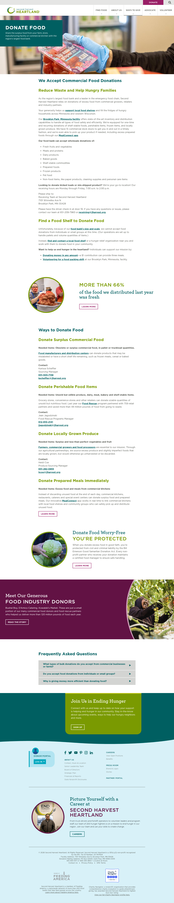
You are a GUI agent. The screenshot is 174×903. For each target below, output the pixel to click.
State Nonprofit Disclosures (75, 779)
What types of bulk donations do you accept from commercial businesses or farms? (84, 665)
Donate (153, 2)
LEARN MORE (48, 514)
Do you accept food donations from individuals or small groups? (79, 674)
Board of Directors (72, 770)
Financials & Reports (72, 776)
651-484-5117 (72, 861)
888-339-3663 (85, 861)
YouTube (75, 752)
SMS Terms (101, 863)
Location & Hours (100, 861)
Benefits (109, 759)
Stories (109, 772)
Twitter (70, 752)
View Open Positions (114, 756)
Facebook (65, 752)
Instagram (86, 752)
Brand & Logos (112, 769)
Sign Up (77, 727)
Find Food (101, 10)
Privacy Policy (87, 863)
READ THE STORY (17, 622)
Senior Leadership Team (74, 766)
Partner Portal (114, 778)
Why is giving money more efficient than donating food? (75, 681)
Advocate (150, 10)
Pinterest (81, 752)
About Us (116, 10)
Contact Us (73, 863)
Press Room (112, 765)
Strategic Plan (70, 773)
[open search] (170, 2)
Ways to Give (133, 10)
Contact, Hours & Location (75, 763)
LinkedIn (91, 752)
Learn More (89, 307)
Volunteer (166, 10)
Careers (110, 752)
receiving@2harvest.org (92, 212)
